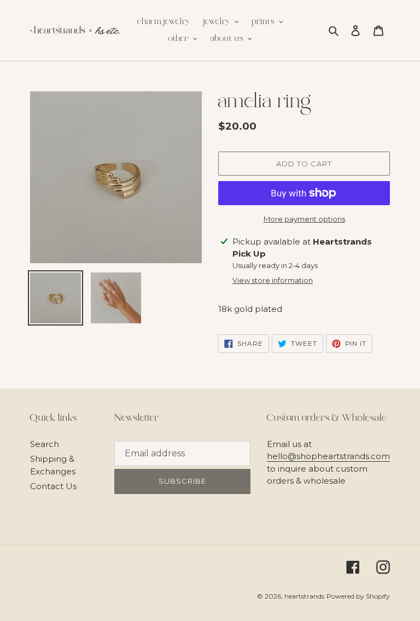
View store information (272, 280)
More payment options (304, 218)
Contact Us (53, 486)
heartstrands (304, 596)
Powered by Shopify (358, 596)
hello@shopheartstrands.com (328, 456)
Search (44, 444)
